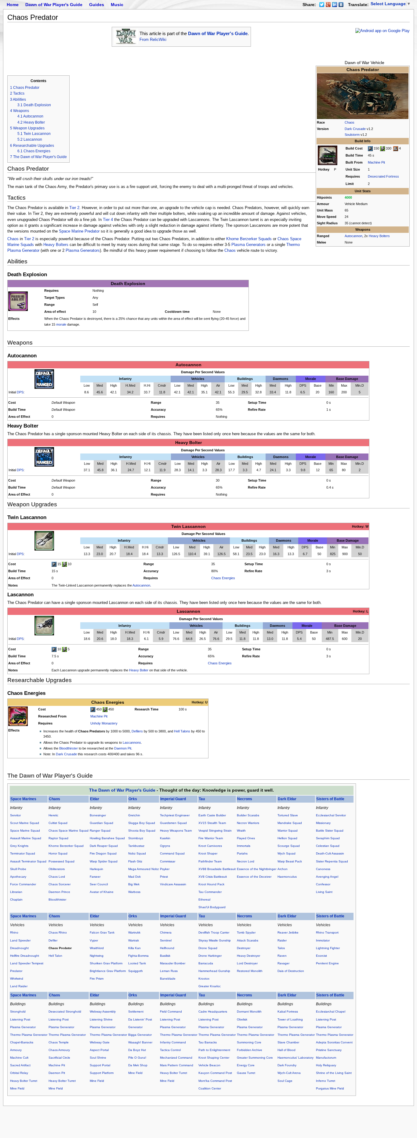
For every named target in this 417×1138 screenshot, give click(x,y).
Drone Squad (207, 948)
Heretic (53, 815)
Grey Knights (19, 845)
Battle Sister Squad (329, 830)
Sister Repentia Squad (332, 861)
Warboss (134, 892)
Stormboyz (135, 838)
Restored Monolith (250, 971)
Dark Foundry (286, 1065)
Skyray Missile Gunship (214, 940)
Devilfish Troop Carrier (213, 932)
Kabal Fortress (287, 1011)
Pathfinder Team (210, 861)
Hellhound (167, 948)
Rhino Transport (327, 932)
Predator (92, 231)
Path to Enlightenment (214, 1050)
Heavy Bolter (138, 670)
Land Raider (18, 986)
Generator (135, 1027)
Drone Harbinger (210, 955)
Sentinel (166, 940)
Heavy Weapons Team (176, 830)
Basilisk (165, 955)
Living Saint (324, 892)
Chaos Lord (57, 876)
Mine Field (17, 1088)
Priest (164, 876)
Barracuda (205, 963)
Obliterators (57, 869)
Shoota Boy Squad (141, 830)
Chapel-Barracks (21, 1042)
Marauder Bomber (172, 963)
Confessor (323, 884)
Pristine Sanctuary (329, 1050)
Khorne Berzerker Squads (249, 239)
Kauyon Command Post (215, 1073)
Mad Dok (134, 876)
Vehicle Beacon (209, 1065)
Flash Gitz (135, 861)
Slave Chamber (288, 1042)
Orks (133, 799)
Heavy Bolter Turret (23, 1080)
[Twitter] (322, 5)
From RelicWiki (153, 40)
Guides (96, 4)
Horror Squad (58, 853)
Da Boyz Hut (137, 1050)
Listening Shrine (101, 1019)
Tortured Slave (287, 815)
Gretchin (134, 815)
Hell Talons (182, 731)
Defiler (53, 940)
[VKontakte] (341, 5)
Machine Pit (376, 162)
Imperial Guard (173, 799)
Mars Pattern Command (176, 1065)
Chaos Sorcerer (60, 884)
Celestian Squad (327, 845)
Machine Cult (19, 1057)
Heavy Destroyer (248, 955)
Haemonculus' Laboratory (295, 1057)
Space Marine (71, 231)
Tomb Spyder (246, 932)
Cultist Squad (58, 823)
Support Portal (100, 1065)
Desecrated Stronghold (65, 1011)
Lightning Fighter (328, 948)
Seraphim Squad (328, 838)
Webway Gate (100, 1042)
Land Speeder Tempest (26, 963)
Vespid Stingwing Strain (215, 830)
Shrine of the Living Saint (334, 1073)
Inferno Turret (325, 1080)
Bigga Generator (140, 1034)
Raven (282, 955)
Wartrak (133, 940)
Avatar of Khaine (102, 892)
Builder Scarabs (248, 815)
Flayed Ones (246, 838)
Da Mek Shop (137, 1065)
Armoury (16, 1050)
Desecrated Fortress (383, 176)
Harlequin (96, 869)
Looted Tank (137, 963)
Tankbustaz (136, 845)
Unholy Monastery (104, 723)
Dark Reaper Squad (104, 845)
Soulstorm (352, 134)
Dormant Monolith (249, 1011)
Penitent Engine (327, 963)
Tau (202, 799)
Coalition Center (209, 1088)
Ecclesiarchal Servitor (331, 815)
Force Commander (23, 884)
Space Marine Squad (25, 830)
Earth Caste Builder (212, 815)
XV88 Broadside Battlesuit (217, 869)
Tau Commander (210, 892)
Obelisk (242, 1019)
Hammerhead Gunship (214, 971)
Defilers (137, 731)
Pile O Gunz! (137, 1057)
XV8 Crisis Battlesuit (212, 876)
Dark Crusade (355, 129)
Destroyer (243, 948)
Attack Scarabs (247, 940)
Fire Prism (96, 978)
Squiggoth (135, 971)
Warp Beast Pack (289, 861)
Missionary (323, 823)
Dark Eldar (287, 799)
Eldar (94, 799)
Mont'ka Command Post (215, 1080)
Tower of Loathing (290, 1019)
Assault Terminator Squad (28, 861)
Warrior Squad (287, 830)
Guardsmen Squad (173, 823)
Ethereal (204, 899)
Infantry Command (173, 1042)
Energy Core (246, 1065)
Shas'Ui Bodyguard (212, 907)
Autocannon (353, 236)
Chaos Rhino (58, 932)
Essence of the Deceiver (254, 876)
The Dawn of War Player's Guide (122, 790)
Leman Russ (169, 971)
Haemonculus (287, 876)
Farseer (95, 876)
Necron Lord (245, 861)
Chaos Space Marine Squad (69, 830)
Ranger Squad (100, 830)
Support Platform (102, 1073)
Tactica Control (170, 1050)
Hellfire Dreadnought (24, 955)
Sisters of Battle (330, 799)
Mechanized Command (176, 1057)
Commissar (167, 861)
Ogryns (165, 845)
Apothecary (18, 876)
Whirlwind (16, 978)
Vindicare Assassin (173, 884)
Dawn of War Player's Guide (53, 4)
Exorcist (321, 955)
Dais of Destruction (290, 971)
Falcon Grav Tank (102, 932)
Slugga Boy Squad (141, 823)
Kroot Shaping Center (213, 1057)
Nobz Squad (137, 853)
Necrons (244, 799)
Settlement (135, 1011)
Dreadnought (19, 948)
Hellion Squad (287, 838)
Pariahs (242, 853)
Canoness (323, 869)
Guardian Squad (101, 823)
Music (117, 4)
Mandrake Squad (289, 823)
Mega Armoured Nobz (143, 869)
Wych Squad (286, 853)
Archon (282, 869)
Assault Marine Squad (25, 838)
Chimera (166, 932)
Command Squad (172, 853)
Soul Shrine (98, 1057)
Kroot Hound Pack (211, 884)
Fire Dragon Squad (103, 853)
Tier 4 (108, 220)
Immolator (323, 940)
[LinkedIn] (335, 5)
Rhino (14, 932)
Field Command (171, 1011)
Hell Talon (55, 955)
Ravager (283, 963)
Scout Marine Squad (24, 823)
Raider (282, 940)
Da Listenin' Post (140, 1019)
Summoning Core (249, 1042)
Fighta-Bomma (138, 955)
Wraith (241, 830)
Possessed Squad (61, 861)
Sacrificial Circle (59, 1057)
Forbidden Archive (249, 1050)
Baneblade (168, 978)
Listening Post (20, 1019)
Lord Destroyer (247, 963)
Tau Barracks (207, 1042)
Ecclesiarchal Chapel (330, 1011)
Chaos (349, 122)
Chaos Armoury (59, 1050)
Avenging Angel (327, 876)
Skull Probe (18, 869)
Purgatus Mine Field (330, 1088)
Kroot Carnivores (210, 845)
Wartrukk (134, 932)
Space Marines (23, 799)
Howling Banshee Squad (107, 838)
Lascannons (132, 742)
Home (13, 4)
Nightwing (96, 955)
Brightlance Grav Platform (108, 971)
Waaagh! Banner (140, 1042)
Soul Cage (284, 1080)
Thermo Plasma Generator (28, 1034)
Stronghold (18, 1011)
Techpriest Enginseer (175, 815)
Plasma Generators (248, 245)
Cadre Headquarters (212, 1011)
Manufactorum (326, 1057)
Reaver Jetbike (288, 932)
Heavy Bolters (379, 236)
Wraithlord (97, 948)
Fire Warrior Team (210, 838)
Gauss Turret (246, 1073)
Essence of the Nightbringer (256, 869)
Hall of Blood (286, 1050)
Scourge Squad (288, 845)
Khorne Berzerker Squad (66, 845)
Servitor (15, 815)
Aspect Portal (99, 1050)
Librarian (16, 892)
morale (61, 324)
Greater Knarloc (209, 986)
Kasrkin (165, 838)
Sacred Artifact (20, 1065)
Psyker (164, 869)
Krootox (203, 978)
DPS (20, 392)
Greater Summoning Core (255, 1057)
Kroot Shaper (207, 853)
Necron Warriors (248, 823)
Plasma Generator (23, 1027)
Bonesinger (98, 815)
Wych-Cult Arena (289, 1073)
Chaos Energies (223, 578)
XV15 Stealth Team (212, 823)
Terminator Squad (22, 853)
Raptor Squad (58, 838)
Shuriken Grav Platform (106, 963)
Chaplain (16, 899)
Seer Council (99, 884)
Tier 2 (74, 208)
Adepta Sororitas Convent (334, 1042)
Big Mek (134, 884)
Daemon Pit (122, 748)
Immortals (243, 845)
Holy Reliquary (326, 1065)
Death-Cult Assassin (330, 853)
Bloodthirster (68, 748)
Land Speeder (20, 940)
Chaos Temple (59, 1042)
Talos (281, 948)
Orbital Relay (19, 1073)
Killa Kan (134, 948)
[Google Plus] (328, 5)
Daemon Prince (59, 892)
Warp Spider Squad (104, 861)
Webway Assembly (103, 1011)
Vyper (94, 940)
